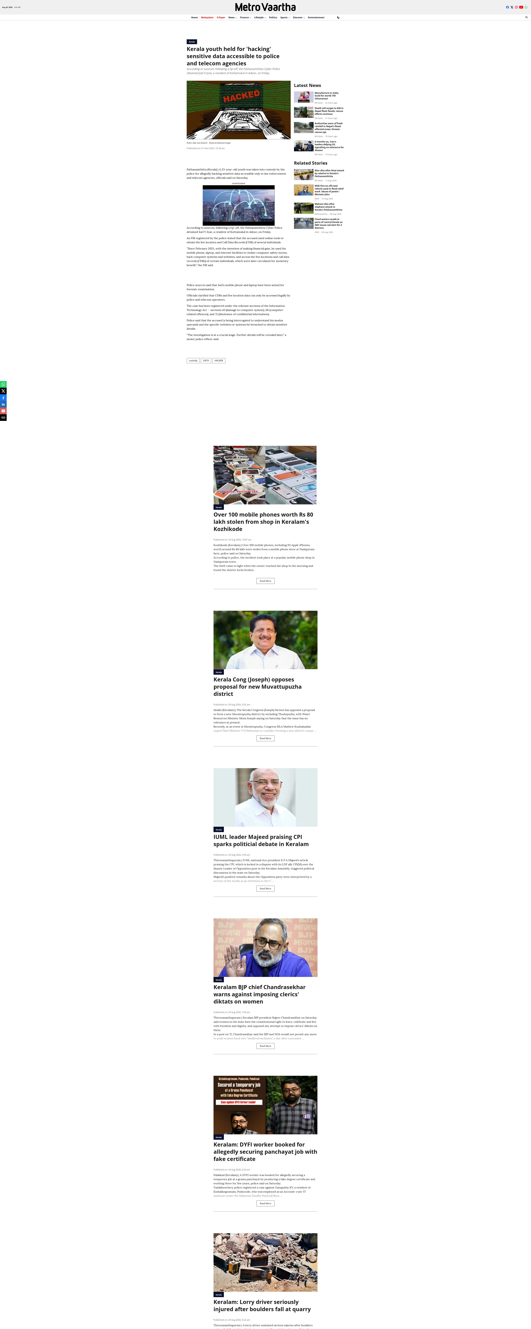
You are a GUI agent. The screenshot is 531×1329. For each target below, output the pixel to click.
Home (194, 17)
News (231, 17)
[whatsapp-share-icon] (3, 385)
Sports (283, 17)
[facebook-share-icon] (3, 399)
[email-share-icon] (3, 412)
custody (193, 360)
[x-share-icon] (3, 392)
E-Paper (221, 17)
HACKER (219, 360)
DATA (206, 360)
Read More (265, 580)
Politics (273, 17)
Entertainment (316, 17)
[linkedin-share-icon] (3, 405)
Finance (244, 17)
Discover (297, 17)
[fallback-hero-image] (304, 97)
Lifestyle (259, 17)
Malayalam (207, 17)
